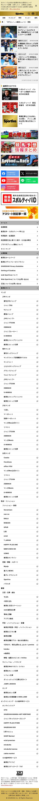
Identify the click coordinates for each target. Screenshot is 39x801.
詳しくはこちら (15, 9)
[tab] (20, 18)
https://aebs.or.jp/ (7, 785)
